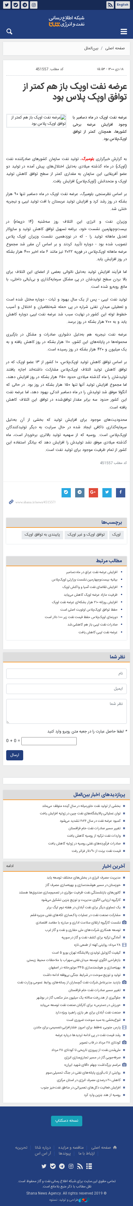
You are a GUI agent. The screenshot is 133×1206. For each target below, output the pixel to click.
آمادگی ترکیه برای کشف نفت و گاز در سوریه (91, 938)
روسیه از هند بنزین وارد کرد (102, 1095)
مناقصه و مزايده (71, 1148)
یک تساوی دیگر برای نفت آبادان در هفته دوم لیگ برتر (84, 908)
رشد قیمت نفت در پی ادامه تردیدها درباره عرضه (88, 1035)
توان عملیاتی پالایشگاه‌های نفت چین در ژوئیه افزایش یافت (80, 814)
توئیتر (7, 5)
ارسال (14, 755)
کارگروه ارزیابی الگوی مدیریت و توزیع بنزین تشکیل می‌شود (81, 900)
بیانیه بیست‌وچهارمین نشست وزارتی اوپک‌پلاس (85, 580)
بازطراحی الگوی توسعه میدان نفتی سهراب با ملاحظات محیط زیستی (74, 960)
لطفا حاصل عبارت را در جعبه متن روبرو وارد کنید (87, 732)
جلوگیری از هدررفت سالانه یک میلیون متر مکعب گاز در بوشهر (78, 998)
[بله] (53, 1167)
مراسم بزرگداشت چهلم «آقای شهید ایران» (92, 1065)
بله (15, 5)
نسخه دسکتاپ (66, 1121)
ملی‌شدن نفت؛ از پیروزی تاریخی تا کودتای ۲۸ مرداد (86, 1050)
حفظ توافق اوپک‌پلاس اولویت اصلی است (89, 610)
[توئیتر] (44, 1167)
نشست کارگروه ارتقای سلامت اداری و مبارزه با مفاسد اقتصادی (78, 923)
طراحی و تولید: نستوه (64, 1200)
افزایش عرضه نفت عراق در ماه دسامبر (92, 572)
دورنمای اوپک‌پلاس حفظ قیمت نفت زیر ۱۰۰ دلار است (81, 617)
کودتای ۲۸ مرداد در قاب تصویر (100, 1043)
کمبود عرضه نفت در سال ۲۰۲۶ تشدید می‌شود (90, 821)
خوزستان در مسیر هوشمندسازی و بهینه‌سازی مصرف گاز (83, 885)
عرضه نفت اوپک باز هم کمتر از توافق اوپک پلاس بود (75, 92)
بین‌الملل (91, 48)
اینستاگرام (33, 5)
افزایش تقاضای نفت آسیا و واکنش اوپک (90, 587)
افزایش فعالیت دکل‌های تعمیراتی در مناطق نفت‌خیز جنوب (81, 1088)
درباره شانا (43, 1148)
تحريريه (21, 1148)
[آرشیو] (89, 1167)
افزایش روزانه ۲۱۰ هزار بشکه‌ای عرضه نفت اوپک (85, 602)
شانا (66, 21)
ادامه (10, 866)
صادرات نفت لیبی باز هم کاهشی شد (92, 625)
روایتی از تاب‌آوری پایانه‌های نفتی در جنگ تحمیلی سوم (83, 1073)
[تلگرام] (62, 1167)
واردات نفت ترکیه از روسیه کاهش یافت (94, 836)
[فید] (80, 1167)
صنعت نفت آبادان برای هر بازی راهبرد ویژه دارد (88, 1013)
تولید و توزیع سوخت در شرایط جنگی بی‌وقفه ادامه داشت (82, 975)
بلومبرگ (88, 159)
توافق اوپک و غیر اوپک (86, 535)
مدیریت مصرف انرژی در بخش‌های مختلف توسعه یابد (84, 878)
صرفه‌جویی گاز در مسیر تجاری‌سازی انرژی (92, 1058)
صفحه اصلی (115, 48)
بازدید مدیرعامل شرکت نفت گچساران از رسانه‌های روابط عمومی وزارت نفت (69, 983)
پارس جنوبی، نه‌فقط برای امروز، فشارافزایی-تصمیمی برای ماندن (77, 1028)
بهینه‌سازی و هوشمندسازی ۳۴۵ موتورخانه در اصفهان (85, 968)
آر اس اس (43, 1153)
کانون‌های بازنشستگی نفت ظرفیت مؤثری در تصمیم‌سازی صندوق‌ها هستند (70, 893)
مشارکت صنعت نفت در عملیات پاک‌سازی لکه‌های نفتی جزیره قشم (75, 915)
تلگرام (24, 5)
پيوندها (65, 1153)
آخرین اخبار (113, 866)
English (122, 4)
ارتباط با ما (87, 1153)
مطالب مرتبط (109, 561)
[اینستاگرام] (71, 1167)
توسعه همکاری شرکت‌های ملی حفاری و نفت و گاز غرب (83, 930)
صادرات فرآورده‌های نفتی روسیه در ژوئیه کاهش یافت (84, 844)
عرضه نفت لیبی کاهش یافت (98, 632)
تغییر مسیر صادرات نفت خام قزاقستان (95, 828)
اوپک (116, 535)
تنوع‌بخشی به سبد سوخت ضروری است (93, 1020)
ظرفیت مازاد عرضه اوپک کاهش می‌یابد (91, 595)
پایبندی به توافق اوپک (42, 535)
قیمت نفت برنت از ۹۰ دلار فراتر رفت (96, 851)
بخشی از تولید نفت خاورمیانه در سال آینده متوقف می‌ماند (81, 806)
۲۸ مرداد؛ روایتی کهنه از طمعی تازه (97, 945)
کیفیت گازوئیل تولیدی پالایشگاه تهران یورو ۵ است (86, 953)
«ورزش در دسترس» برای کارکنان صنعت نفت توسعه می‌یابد (80, 1005)
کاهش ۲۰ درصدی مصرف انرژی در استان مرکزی (89, 1080)
